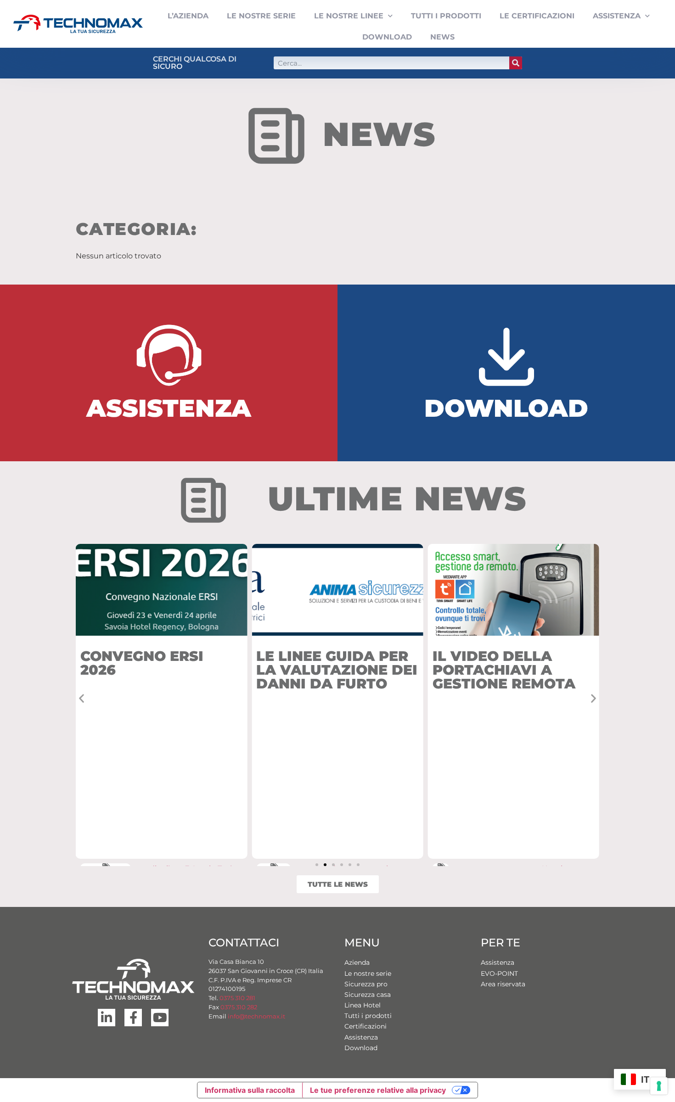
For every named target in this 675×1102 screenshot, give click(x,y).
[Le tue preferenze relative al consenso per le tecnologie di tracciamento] (659, 1086)
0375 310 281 (237, 997)
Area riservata (503, 984)
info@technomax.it (255, 1016)
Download (387, 37)
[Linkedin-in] (106, 1017)
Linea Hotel (362, 1005)
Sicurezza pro (366, 984)
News (442, 37)
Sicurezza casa (367, 994)
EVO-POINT (499, 973)
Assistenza (617, 15)
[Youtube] (160, 1017)
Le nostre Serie (261, 15)
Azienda (357, 962)
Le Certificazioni (537, 15)
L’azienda (188, 15)
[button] (81, 698)
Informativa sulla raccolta (250, 1090)
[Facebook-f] (133, 1017)
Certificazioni (365, 1026)
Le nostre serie (367, 973)
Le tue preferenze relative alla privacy (378, 1090)
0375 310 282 (238, 1007)
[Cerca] (515, 62)
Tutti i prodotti (446, 15)
